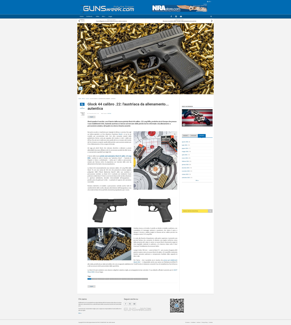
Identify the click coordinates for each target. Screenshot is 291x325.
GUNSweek (82, 108)
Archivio (202, 135)
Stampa (82, 13)
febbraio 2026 (185, 161)
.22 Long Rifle (101, 278)
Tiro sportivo (137, 278)
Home (82, 16)
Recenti (185, 135)
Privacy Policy (205, 322)
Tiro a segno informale (115, 278)
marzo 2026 (185, 158)
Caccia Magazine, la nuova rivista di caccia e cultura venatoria (111, 21)
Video (97, 16)
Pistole (109, 113)
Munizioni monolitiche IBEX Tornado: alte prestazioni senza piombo (179, 21)
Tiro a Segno (144, 278)
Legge (110, 16)
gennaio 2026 (185, 164)
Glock (121, 134)
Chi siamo (187, 322)
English (91, 116)
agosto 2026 (185, 142)
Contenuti (89, 16)
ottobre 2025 (185, 174)
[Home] (108, 8)
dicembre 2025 (185, 168)
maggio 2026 (185, 151)
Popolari (193, 135)
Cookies (211, 322)
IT (209, 1)
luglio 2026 (184, 145)
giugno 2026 (185, 148)
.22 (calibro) (94, 278)
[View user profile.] (82, 104)
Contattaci (193, 322)
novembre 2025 (186, 171)
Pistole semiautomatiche (127, 278)
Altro (103, 16)
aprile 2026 (184, 154)
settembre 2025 (186, 177)
